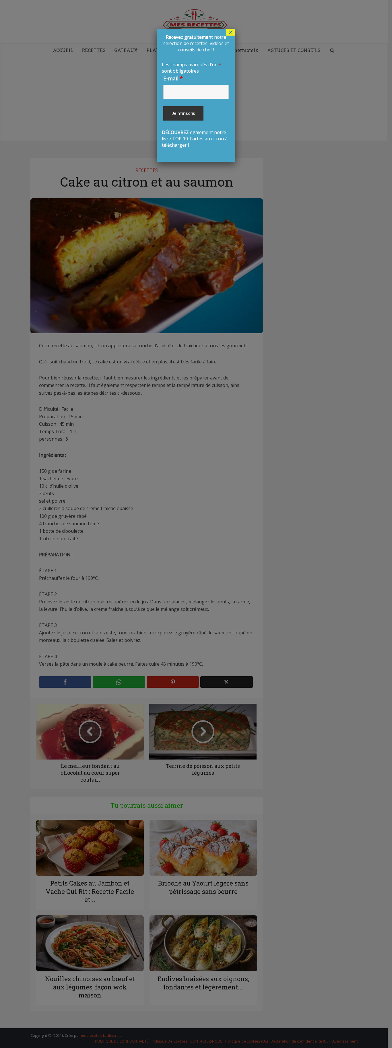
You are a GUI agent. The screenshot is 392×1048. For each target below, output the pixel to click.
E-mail (173, 78)
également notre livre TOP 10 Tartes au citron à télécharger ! (195, 91)
